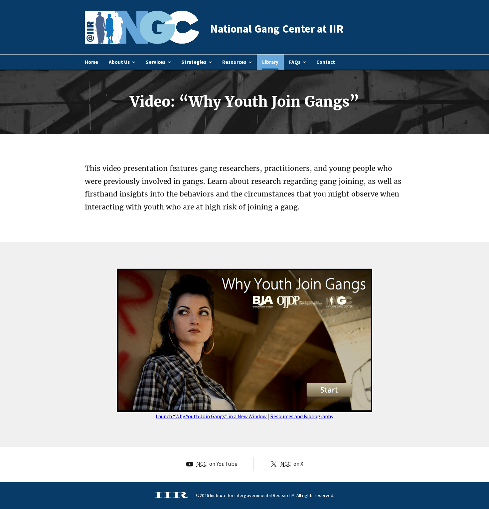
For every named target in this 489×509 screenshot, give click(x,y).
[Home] (142, 40)
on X (291, 463)
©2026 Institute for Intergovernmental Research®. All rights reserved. (265, 495)
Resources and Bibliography (301, 416)
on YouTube (217, 463)
